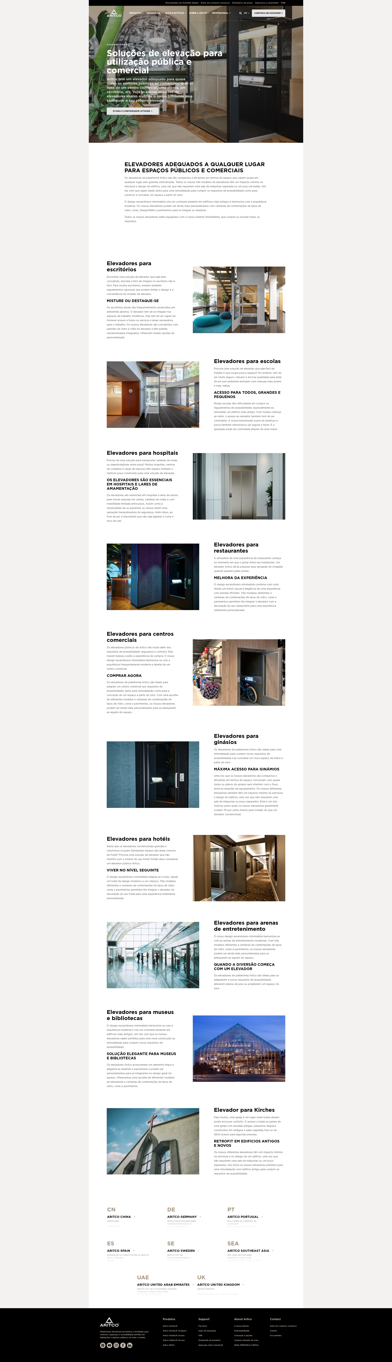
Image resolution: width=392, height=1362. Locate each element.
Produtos (135, 13)
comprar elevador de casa (246, 1340)
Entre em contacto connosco (215, 3)
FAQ (283, 3)
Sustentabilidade (241, 1331)
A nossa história (241, 1326)
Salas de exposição (207, 1331)
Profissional (220, 13)
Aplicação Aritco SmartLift (210, 1345)
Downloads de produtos (209, 1340)
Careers (273, 1331)
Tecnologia (153, 13)
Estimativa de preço (242, 3)
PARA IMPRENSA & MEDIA (246, 1345)
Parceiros (202, 1326)
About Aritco (243, 1319)
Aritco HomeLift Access (174, 1335)
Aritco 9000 (168, 1345)
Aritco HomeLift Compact (175, 1331)
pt (245, 13)
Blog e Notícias (174, 13)
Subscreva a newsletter (267, 3)
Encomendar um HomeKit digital (182, 3)
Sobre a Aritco (198, 13)
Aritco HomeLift (170, 1326)
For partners (275, 1335)
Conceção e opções (243, 1335)
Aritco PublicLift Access (174, 1340)
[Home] (114, 13)
